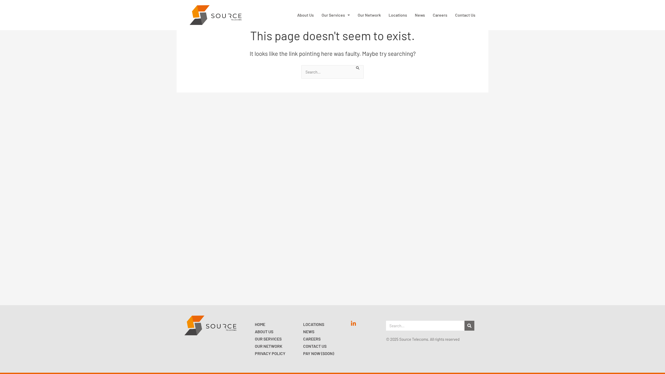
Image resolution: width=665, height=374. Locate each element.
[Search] (469, 326)
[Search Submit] (358, 67)
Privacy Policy (270, 353)
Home (260, 324)
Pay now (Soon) (318, 353)
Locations (398, 14)
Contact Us (465, 14)
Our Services (333, 14)
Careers (440, 14)
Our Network (369, 14)
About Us (305, 14)
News (420, 14)
